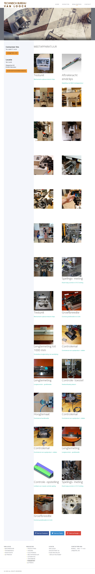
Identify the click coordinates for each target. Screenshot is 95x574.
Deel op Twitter (58, 533)
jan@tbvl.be (12, 53)
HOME (57, 4)
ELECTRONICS (32, 552)
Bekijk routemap (55, 554)
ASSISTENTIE (9, 552)
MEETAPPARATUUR (33, 554)
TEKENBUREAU (9, 550)
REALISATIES (77, 4)
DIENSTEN (65, 4)
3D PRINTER (8, 554)
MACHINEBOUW (9, 548)
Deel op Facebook (42, 533)
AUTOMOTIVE (31, 557)
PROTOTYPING (32, 548)
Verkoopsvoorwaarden (16, 71)
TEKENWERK (31, 559)
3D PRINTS (30, 563)
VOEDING (30, 550)
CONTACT (88, 4)
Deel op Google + (74, 533)
